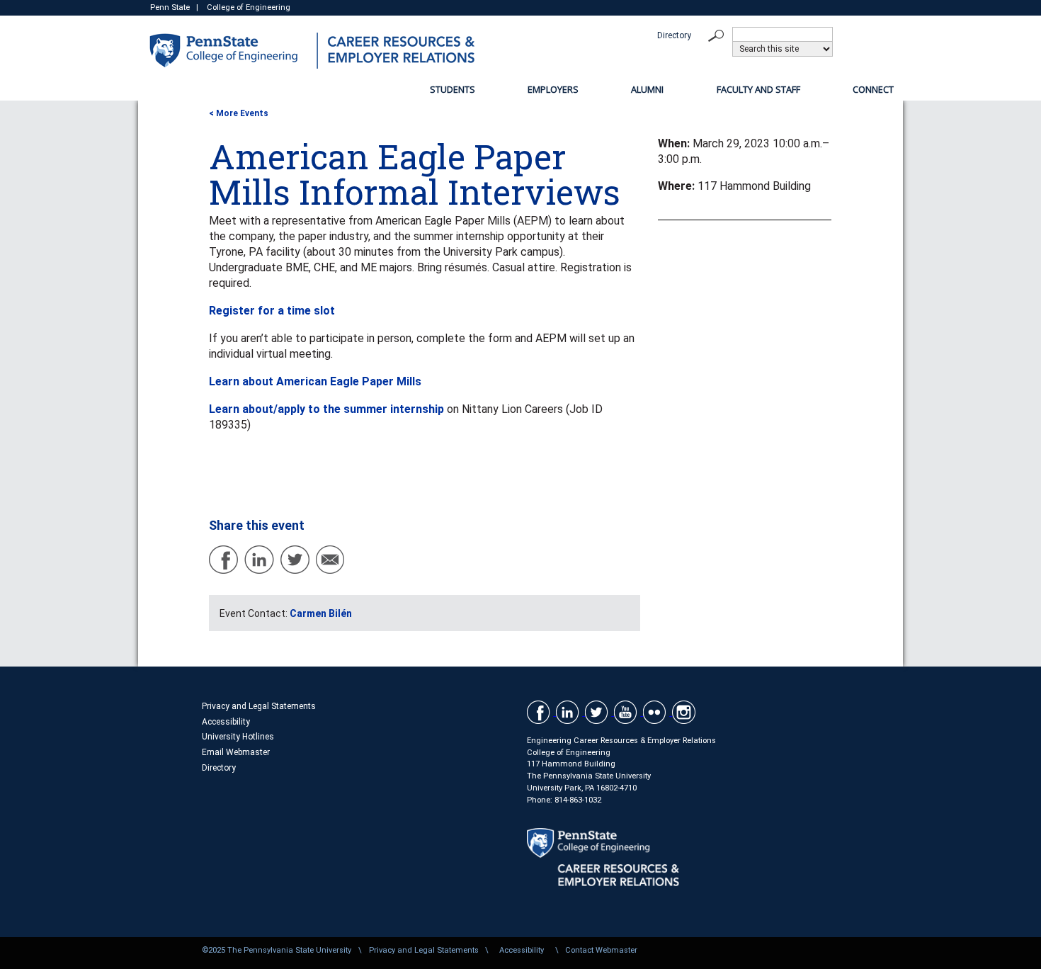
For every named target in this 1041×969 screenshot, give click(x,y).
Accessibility (226, 722)
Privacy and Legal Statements (259, 706)
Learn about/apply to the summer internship (326, 409)
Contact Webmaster (601, 950)
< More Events (238, 113)
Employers (553, 89)
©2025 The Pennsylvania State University (276, 950)
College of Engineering (248, 7)
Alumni (647, 89)
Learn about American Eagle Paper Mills (315, 381)
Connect (873, 89)
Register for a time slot (272, 310)
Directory (674, 35)
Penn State (170, 7)
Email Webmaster (236, 752)
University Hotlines (238, 737)
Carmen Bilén (321, 613)
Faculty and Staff (758, 89)
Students (452, 89)
